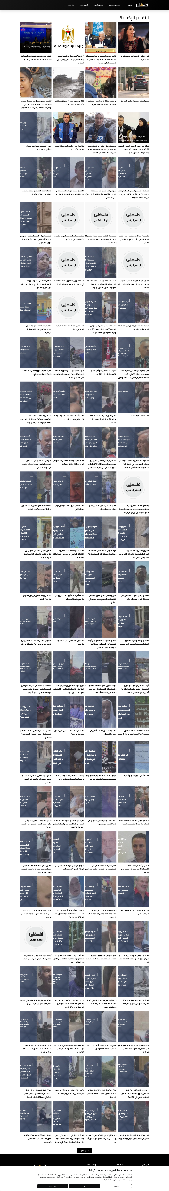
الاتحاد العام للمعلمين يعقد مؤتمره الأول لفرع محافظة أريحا (37, 192)
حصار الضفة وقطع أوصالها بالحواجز (135, 101)
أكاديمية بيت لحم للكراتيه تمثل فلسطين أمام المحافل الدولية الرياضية (39, 329)
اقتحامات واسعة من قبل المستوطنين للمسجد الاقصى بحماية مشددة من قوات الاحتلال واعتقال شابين (36, 689)
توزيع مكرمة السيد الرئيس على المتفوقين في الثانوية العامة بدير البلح (100, 867)
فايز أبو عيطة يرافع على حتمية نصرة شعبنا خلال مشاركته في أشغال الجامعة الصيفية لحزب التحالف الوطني (133, 374)
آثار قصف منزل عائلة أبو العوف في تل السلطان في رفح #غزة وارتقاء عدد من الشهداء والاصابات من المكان (101, 149)
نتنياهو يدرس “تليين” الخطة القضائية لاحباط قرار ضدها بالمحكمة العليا (134, 822)
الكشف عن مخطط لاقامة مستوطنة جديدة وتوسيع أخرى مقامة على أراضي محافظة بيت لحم (68, 959)
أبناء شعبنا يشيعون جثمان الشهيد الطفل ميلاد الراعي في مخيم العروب (37, 957)
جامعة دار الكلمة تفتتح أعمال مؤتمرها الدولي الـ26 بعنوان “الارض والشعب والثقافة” (100, 239)
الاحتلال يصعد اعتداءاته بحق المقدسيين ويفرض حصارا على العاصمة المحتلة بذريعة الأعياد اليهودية (36, 419)
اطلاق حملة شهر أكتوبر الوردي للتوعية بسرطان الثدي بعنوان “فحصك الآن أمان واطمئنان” (36, 284)
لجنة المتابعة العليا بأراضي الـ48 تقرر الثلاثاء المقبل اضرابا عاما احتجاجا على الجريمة (101, 1093)
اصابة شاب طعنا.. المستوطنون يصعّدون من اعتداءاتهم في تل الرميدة (133, 732)
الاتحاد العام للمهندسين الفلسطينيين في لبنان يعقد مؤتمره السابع (36, 507)
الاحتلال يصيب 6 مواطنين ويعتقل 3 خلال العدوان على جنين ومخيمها (134, 1002)
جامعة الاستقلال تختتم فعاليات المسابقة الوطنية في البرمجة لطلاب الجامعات (102, 914)
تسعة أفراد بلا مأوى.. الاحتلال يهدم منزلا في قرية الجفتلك (69, 597)
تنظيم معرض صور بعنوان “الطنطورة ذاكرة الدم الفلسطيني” (37, 372)
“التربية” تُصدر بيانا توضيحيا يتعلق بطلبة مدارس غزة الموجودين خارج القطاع (70, 59)
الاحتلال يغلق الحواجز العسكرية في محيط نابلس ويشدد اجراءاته (135, 597)
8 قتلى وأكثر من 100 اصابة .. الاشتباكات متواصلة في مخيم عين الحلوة (135, 869)
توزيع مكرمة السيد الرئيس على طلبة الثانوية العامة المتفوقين (101, 1047)
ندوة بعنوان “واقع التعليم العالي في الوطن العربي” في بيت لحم (69, 867)
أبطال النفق (84, 5)
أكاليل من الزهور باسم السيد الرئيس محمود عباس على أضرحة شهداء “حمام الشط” (133, 284)
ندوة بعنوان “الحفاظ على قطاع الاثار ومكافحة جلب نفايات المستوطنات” (102, 552)
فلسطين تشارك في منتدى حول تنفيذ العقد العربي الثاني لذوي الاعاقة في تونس (134, 239)
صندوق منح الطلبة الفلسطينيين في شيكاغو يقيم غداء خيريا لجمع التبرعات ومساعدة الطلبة (36, 869)
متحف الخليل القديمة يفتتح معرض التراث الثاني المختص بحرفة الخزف (69, 1091)
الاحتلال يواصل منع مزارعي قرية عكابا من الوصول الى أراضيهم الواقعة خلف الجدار (134, 959)
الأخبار (130, 5)
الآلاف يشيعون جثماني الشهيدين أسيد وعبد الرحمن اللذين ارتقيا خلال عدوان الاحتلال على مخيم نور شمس (102, 464)
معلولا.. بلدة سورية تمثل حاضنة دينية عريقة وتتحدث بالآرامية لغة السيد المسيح (36, 779)
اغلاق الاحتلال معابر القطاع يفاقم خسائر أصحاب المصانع (102, 507)
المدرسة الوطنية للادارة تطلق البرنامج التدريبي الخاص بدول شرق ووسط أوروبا (133, 1136)
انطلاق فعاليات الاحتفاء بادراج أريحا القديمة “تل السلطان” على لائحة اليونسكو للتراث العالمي (102, 644)
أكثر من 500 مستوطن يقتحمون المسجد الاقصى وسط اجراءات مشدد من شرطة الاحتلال (37, 464)
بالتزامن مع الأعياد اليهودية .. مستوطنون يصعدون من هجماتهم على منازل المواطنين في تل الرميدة (133, 509)
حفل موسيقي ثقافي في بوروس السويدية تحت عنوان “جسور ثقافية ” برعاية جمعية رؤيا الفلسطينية (101, 329)
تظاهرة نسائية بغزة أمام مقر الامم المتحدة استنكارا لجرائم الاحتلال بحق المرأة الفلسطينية (69, 914)
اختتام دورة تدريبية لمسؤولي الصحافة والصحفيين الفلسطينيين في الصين (36, 57)
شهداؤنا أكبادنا (98, 5)
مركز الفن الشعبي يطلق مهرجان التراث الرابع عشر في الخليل (133, 327)
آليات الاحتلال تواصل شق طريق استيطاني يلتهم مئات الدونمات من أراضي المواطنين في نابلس (135, 689)
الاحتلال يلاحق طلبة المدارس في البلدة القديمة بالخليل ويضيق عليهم (36, 1002)
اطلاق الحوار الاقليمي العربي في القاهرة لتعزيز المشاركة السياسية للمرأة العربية (38, 554)
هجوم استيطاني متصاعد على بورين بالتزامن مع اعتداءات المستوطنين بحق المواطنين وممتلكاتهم (68, 1004)
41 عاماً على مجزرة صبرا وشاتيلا (136, 775)
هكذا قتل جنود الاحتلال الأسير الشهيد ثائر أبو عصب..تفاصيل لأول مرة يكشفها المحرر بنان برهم (133, 149)
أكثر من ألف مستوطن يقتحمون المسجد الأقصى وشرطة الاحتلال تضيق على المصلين (100, 194)
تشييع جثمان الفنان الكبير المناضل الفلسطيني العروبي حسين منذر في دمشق (102, 599)
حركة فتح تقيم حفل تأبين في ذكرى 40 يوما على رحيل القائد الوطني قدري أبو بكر (101, 1138)
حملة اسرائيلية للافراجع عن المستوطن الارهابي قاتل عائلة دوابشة (68, 462)
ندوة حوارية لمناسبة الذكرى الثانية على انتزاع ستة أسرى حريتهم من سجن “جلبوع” (36, 914)
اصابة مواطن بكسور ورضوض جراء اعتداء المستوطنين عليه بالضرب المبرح (101, 957)
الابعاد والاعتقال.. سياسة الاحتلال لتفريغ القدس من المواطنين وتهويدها (38, 1138)
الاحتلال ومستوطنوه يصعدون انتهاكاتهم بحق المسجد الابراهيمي (134, 642)
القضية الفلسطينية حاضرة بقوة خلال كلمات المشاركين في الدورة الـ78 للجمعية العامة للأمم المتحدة (134, 464)
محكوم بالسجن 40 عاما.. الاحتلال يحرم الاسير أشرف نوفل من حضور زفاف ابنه (36, 642)
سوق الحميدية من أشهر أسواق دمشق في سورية (39, 147)
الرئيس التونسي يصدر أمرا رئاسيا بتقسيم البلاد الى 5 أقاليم (103, 372)
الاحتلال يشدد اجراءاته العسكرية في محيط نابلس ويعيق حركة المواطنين (69, 192)
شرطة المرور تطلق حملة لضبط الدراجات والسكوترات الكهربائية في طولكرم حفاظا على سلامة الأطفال (100, 689)
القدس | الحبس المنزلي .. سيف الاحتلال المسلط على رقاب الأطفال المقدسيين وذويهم (36, 734)
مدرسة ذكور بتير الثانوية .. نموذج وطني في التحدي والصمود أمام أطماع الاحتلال (133, 1049)
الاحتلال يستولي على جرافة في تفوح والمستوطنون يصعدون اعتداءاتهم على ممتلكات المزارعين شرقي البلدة (69, 1138)
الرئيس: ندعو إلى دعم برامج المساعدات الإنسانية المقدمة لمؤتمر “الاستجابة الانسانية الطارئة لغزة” (101, 59)
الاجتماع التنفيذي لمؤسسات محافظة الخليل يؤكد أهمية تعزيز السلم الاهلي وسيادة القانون (68, 824)
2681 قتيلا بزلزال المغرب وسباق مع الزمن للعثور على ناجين (102, 822)
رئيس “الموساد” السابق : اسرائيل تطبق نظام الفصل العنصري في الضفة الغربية (36, 824)
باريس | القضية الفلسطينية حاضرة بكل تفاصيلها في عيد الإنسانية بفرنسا (100, 777)
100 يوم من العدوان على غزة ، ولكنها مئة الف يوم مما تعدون (69, 102)
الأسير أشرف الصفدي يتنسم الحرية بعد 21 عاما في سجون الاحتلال (68, 417)
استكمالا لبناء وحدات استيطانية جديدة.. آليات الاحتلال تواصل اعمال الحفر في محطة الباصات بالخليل (38, 1093)
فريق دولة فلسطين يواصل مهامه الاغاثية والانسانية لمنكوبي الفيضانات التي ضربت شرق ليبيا (68, 689)
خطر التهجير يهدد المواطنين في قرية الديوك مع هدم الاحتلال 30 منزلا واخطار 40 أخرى (101, 1004)
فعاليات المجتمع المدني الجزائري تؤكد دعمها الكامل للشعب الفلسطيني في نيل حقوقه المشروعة (133, 194)
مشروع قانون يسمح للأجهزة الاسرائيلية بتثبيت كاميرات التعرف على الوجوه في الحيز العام (133, 554)
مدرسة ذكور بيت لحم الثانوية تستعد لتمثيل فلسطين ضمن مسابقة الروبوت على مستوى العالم (68, 374)
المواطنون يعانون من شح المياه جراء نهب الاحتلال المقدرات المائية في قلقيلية (69, 1049)
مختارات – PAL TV (114, 5)
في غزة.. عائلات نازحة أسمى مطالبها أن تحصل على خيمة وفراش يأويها (101, 102)
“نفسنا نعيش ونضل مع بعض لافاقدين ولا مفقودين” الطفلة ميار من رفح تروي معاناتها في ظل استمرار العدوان (36, 104)
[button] (84, 1150)
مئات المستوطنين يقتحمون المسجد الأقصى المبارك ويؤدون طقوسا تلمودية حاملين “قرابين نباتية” (101, 284)
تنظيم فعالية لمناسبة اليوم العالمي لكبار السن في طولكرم (69, 237)
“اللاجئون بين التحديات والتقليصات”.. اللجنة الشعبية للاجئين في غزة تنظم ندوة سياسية (37, 1049)
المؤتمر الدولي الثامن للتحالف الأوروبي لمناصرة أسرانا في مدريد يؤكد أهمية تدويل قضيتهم (36, 239)
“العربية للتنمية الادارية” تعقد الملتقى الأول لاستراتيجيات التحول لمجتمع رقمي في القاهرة (135, 1093)
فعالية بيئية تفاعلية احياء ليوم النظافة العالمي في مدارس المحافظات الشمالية (68, 554)
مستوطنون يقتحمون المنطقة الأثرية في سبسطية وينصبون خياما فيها (69, 282)
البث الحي (71, 5)
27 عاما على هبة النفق (140, 415)
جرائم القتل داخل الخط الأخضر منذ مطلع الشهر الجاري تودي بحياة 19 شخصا (102, 419)
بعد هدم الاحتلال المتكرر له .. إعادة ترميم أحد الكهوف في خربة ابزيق (70, 777)
